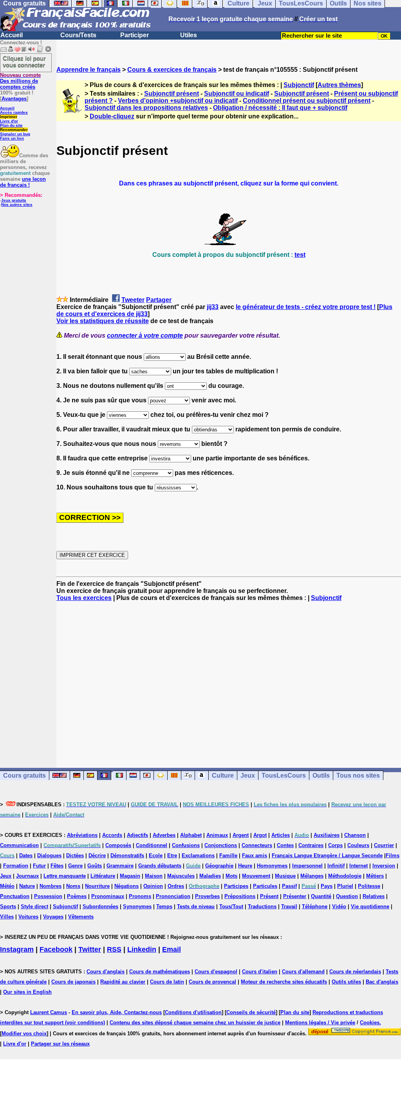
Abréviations (82, 835)
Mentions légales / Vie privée (320, 1022)
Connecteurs (257, 845)
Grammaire (120, 866)
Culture (223, 775)
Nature (27, 886)
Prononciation (173, 896)
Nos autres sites (17, 204)
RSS (114, 949)
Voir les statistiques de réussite (102, 321)
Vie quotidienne (370, 906)
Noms (73, 886)
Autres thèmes (339, 85)
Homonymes (272, 866)
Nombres (50, 886)
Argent (241, 835)
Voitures (28, 917)
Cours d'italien (259, 972)
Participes (236, 886)
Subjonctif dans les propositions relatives (146, 107)
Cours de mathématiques (159, 972)
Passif (289, 886)
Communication (19, 845)
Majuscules (181, 876)
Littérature (102, 876)
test (299, 254)
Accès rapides (14, 112)
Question (347, 896)
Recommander (14, 129)
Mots (231, 876)
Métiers (375, 876)
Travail (289, 906)
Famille (228, 855)
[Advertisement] (228, 678)
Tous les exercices (84, 598)
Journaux (27, 876)
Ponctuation (14, 896)
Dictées (75, 855)
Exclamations (198, 855)
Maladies (210, 876)
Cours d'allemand (303, 972)
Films (392, 855)
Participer (134, 35)
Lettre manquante (64, 876)
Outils (321, 775)
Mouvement (256, 876)
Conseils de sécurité (251, 1012)
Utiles (188, 35)
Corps (335, 845)
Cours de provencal (212, 982)
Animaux (217, 835)
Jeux (247, 775)
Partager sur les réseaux (60, 1044)
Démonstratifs (127, 855)
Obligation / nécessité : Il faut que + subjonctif (280, 107)
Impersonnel (307, 866)
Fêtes (57, 866)
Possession (48, 896)
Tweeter (133, 299)
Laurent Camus (48, 1012)
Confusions (186, 845)
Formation (15, 866)
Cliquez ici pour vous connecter (24, 61)
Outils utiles (346, 982)
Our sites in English (27, 992)
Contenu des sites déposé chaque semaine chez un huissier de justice (195, 1022)
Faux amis (254, 855)
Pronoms (140, 896)
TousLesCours (284, 775)
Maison (154, 876)
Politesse (369, 886)
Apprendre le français (88, 69)
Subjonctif (299, 85)
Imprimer (8, 117)
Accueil (11, 35)
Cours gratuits (24, 775)
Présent (269, 896)
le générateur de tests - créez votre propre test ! (306, 307)
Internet (358, 866)
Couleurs (358, 845)
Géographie (219, 866)
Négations (126, 886)
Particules (265, 886)
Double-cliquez (112, 116)
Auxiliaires (327, 835)
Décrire (97, 855)
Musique (285, 876)
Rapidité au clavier (122, 982)
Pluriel (345, 886)
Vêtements (81, 917)
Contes (285, 845)
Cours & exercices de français (172, 69)
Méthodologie (344, 876)
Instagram (17, 949)
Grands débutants (159, 866)
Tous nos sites (358, 775)
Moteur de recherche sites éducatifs (284, 982)
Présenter (294, 896)
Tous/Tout (231, 906)
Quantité (321, 896)
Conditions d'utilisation (193, 1012)
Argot (260, 835)
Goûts (94, 866)
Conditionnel (151, 845)
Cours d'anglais (106, 972)
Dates (26, 855)
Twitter (89, 949)
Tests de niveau (196, 906)
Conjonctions (220, 845)
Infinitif (336, 866)
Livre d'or (9, 121)
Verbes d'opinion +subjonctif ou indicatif (178, 100)
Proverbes (207, 896)
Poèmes (77, 896)
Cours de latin (167, 982)
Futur (39, 866)
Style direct (34, 906)
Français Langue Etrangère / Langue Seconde (327, 855)
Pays (326, 886)
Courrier (384, 845)
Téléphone (314, 906)
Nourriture (97, 886)
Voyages (53, 917)
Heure (245, 866)
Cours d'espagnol (216, 972)
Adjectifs (137, 835)
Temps (164, 906)
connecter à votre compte (145, 335)
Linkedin (141, 949)
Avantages (14, 99)
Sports (8, 906)
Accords (112, 835)
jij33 (213, 307)
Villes (7, 917)
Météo (7, 886)
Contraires (310, 845)
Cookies (369, 1022)
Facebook (56, 949)
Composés (118, 845)
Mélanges (311, 876)
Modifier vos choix (24, 1033)
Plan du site (11, 125)
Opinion (153, 886)
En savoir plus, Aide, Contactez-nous (117, 1012)
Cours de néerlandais (355, 972)
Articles (280, 835)
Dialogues (49, 855)
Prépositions (239, 896)
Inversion (383, 866)
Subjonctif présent (171, 93)
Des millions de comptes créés (20, 81)
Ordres (176, 886)
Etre (172, 855)
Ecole (156, 855)
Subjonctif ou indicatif (236, 93)
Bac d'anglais (382, 982)
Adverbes (164, 835)
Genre (75, 866)
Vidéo (339, 906)
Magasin (130, 876)
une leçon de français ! (23, 182)
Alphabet (191, 835)
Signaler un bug (15, 134)
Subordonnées (100, 906)
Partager (159, 299)
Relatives (374, 896)
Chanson (355, 835)
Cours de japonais (73, 982)
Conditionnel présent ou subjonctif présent (306, 100)
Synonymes (137, 906)
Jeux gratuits (13, 200)
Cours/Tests (78, 35)
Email (171, 949)
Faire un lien (12, 138)
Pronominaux (107, 896)
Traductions (262, 906)
